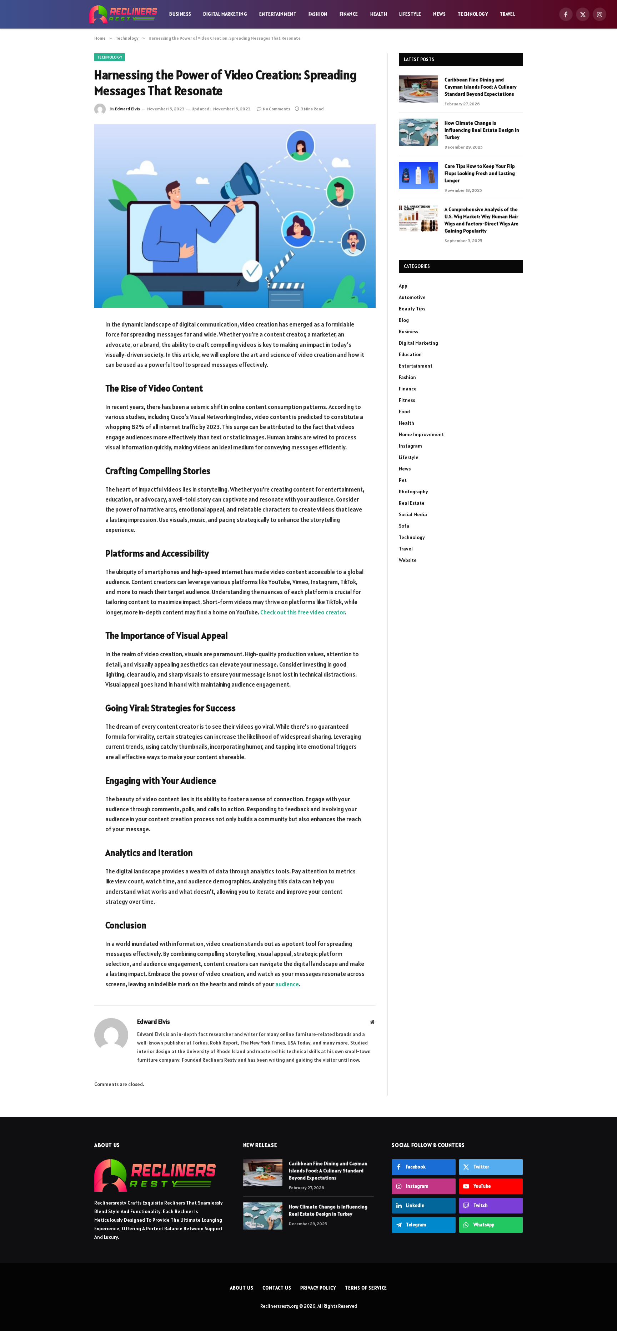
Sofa (404, 526)
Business (180, 14)
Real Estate (412, 503)
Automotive (412, 297)
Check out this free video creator (302, 612)
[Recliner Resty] (123, 14)
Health (378, 14)
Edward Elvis (127, 108)
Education (410, 354)
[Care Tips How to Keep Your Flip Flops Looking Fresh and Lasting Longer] (418, 175)
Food (404, 411)
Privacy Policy (318, 1288)
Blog (404, 320)
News (439, 14)
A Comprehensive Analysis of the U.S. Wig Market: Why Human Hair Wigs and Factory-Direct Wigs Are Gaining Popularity (481, 220)
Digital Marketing (225, 14)
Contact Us (276, 1288)
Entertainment (277, 14)
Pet (403, 480)
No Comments (276, 108)
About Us (242, 1288)
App (403, 286)
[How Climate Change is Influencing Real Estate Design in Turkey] (418, 132)
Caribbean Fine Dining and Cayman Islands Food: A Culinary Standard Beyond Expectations (481, 86)
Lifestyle (410, 14)
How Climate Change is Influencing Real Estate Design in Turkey (482, 130)
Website (408, 560)
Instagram (410, 446)
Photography (413, 491)
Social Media (413, 514)
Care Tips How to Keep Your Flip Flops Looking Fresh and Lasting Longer (480, 173)
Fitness (407, 400)
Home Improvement (421, 434)
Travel (507, 14)
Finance (349, 14)
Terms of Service (366, 1288)
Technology (473, 14)
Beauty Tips (412, 308)
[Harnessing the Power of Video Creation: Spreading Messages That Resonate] (235, 216)
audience (287, 984)
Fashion (317, 14)
